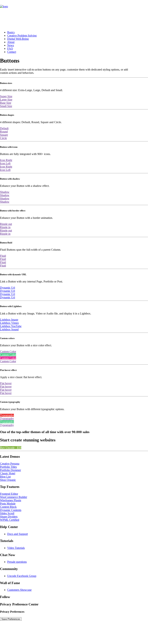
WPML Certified (9, 519)
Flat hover (6, 383)
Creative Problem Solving (22, 35)
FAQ (10, 48)
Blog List (5, 476)
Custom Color (8, 351)
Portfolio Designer (10, 470)
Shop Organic (8, 479)
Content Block (8, 506)
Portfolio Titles (8, 466)
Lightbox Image (9, 319)
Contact (11, 51)
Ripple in (5, 227)
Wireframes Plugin (10, 500)
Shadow (4, 191)
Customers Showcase (19, 589)
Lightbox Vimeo (9, 322)
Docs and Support (17, 533)
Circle (3, 138)
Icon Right (6, 160)
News (10, 45)
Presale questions (17, 561)
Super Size (6, 96)
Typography (7, 415)
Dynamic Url (7, 287)
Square (4, 134)
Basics (11, 32)
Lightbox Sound (9, 329)
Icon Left (5, 163)
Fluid (3, 255)
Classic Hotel (7, 473)
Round (4, 131)
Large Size (6, 99)
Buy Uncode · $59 (10, 447)
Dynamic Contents (10, 510)
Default (4, 128)
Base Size (5, 102)
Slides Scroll (7, 513)
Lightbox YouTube (10, 326)
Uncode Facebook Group (21, 575)
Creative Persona (9, 463)
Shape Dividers (9, 516)
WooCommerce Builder (13, 497)
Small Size (6, 106)
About (10, 42)
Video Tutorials (16, 547)
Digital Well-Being (18, 38)
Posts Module (8, 503)
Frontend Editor (9, 493)
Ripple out (6, 224)
